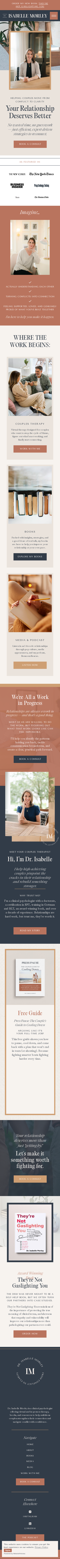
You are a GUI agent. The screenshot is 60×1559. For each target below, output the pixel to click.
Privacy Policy (41, 1547)
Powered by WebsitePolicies (14, 1554)
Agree (7, 1550)
